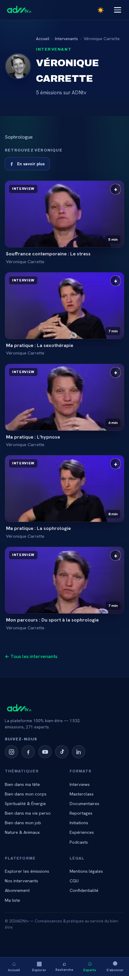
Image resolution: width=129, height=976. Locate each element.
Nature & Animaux (22, 832)
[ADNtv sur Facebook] (28, 751)
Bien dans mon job (23, 822)
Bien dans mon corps (25, 794)
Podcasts (79, 842)
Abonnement (17, 890)
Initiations (79, 822)
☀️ (100, 10)
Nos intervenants (21, 880)
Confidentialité (84, 890)
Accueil (14, 966)
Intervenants (66, 38)
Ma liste (12, 900)
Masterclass (82, 794)
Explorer (39, 966)
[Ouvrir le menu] (117, 9)
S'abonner (115, 966)
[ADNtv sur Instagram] (11, 751)
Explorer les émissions (27, 871)
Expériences (82, 832)
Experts (89, 966)
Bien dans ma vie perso (28, 813)
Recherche (64, 966)
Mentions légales (86, 871)
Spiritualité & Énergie (25, 803)
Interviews (80, 784)
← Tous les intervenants (31, 656)
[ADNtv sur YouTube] (45, 751)
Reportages (81, 813)
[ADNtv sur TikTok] (61, 751)
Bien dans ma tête (22, 784)
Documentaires (84, 803)
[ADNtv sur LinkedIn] (78, 751)
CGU (74, 880)
